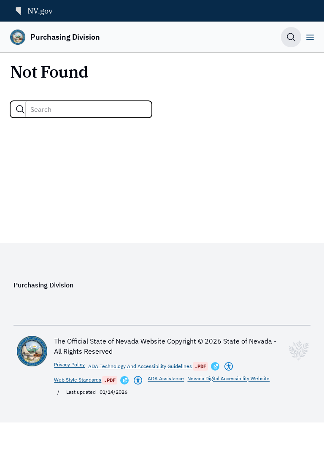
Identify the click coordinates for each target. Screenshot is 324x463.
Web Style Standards (77, 379)
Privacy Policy (69, 364)
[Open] (310, 37)
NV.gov (40, 10)
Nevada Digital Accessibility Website (228, 378)
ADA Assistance (166, 378)
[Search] (20, 109)
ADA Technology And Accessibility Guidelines (140, 366)
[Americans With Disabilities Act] (228, 366)
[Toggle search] (291, 37)
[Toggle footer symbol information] (298, 351)
